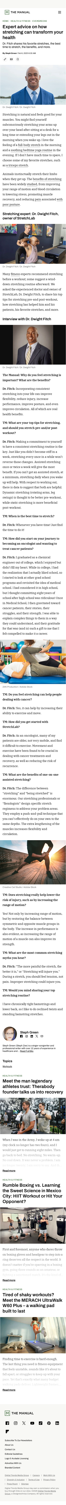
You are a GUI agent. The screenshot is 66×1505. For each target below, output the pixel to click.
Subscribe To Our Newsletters (18, 1440)
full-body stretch (29, 145)
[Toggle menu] (59, 12)
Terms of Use (34, 1479)
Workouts (7, 1066)
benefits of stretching (47, 179)
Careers (36, 1475)
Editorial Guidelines (14, 1453)
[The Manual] (17, 12)
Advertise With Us (13, 1463)
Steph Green (11, 53)
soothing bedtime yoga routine (31, 150)
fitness (15, 274)
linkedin (31, 1036)
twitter (36, 1036)
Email (42, 1036)
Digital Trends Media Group (17, 1475)
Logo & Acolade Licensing (16, 1458)
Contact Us (10, 1449)
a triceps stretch (17, 165)
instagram (26, 1036)
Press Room (12, 1484)
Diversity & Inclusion (16, 1479)
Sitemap (25, 1484)
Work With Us (49, 1475)
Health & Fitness (12, 1075)
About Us (9, 1444)
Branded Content (12, 1467)
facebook (21, 1036)
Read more (9, 1170)
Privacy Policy (49, 1479)
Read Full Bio (26, 1051)
